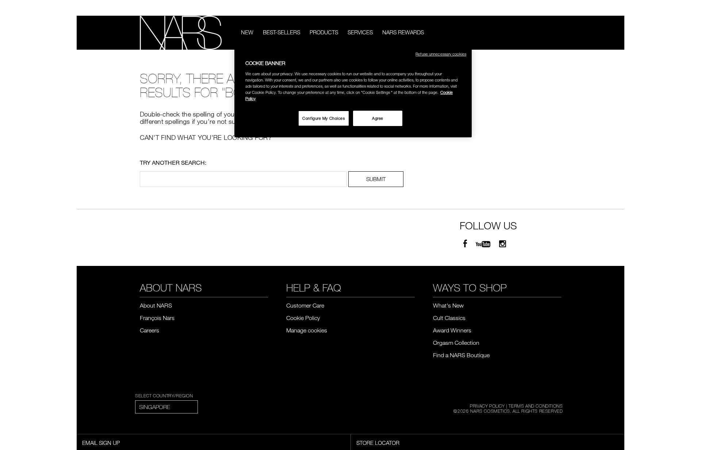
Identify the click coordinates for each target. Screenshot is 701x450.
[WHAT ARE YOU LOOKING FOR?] (556, 32)
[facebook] (465, 244)
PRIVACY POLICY (487, 406)
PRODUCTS (324, 32)
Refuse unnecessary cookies (440, 54)
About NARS (156, 305)
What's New (448, 305)
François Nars (157, 317)
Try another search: (173, 162)
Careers (149, 330)
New (247, 32)
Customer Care (305, 305)
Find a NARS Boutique (461, 355)
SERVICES (360, 32)
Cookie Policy (303, 317)
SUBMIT (376, 179)
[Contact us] (547, 8)
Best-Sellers (281, 32)
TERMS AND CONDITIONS (536, 406)
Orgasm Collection (456, 342)
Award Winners (452, 330)
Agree (377, 118)
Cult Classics (449, 317)
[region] (353, 91)
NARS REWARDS (403, 32)
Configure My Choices (323, 118)
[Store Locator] (558, 8)
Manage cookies (306, 330)
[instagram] (502, 244)
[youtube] (483, 244)
